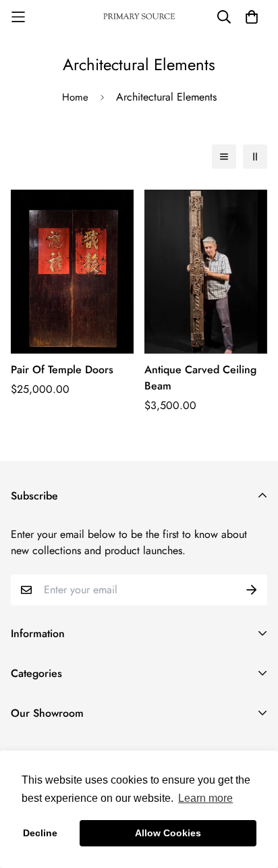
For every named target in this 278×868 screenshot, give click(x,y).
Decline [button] (40, 833)
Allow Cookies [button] (168, 833)
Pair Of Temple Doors (62, 369)
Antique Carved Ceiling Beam (200, 378)
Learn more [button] (205, 798)
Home (75, 97)
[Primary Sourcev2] (139, 17)
